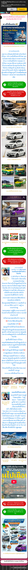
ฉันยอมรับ (22, 9)
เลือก (12, 9)
